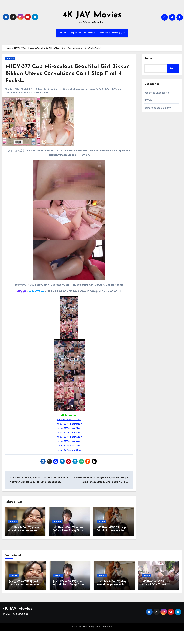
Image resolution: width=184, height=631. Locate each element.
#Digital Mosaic (87, 89)
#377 (10, 89)
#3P (16, 89)
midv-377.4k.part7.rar (69, 445)
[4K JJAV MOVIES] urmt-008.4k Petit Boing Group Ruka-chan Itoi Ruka (68, 530)
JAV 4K (63, 33)
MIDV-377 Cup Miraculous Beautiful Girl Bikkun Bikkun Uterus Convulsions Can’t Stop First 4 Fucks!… (67, 74)
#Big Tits (57, 89)
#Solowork (24, 92)
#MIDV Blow (115, 89)
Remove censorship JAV (112, 33)
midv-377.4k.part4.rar (69, 432)
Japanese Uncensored (83, 33)
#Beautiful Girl (43, 89)
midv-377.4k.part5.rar (69, 436)
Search (149, 58)
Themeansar (107, 626)
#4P (33, 89)
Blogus (93, 626)
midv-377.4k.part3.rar (69, 428)
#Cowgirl (67, 89)
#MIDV (105, 89)
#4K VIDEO (24, 89)
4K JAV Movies (92, 15)
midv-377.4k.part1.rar (69, 419)
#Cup (75, 89)
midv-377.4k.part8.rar (69, 449)
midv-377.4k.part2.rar (69, 423)
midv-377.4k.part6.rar (69, 441)
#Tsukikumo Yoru (40, 92)
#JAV (98, 89)
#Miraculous (11, 92)
